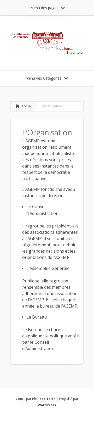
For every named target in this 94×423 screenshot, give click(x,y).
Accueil (26, 106)
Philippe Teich (44, 399)
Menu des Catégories (43, 78)
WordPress (47, 405)
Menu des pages (44, 7)
